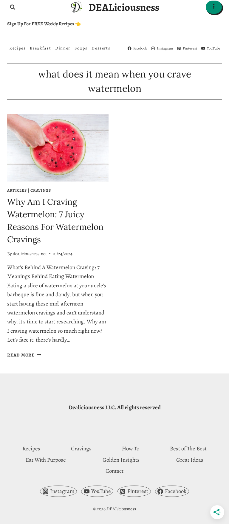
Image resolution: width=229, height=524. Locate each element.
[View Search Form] (12, 7)
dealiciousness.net (30, 254)
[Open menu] (214, 7)
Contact (114, 471)
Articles (17, 190)
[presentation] (58, 148)
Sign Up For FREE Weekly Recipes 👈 (44, 24)
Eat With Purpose (46, 460)
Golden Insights (121, 460)
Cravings (40, 190)
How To (130, 448)
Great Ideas (189, 460)
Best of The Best (188, 448)
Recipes (31, 448)
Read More (24, 355)
